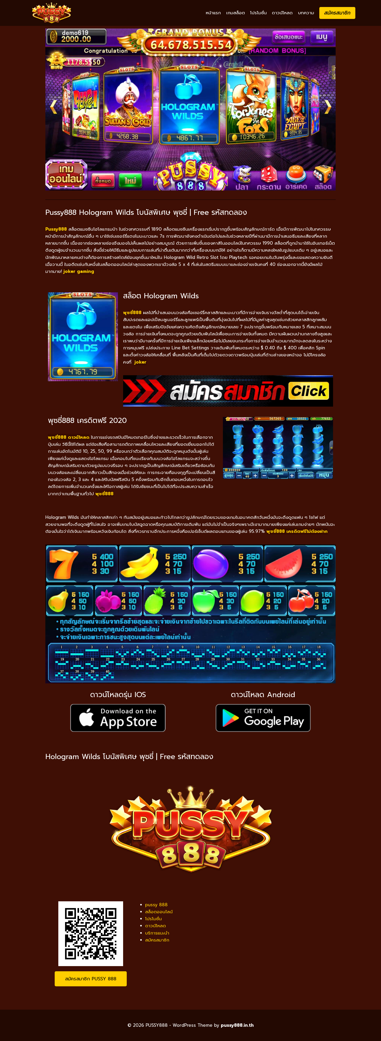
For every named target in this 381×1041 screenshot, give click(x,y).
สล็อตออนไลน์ (159, 911)
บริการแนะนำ (157, 933)
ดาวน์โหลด (282, 12)
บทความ (306, 12)
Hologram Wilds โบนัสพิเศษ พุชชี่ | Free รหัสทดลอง (129, 756)
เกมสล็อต (235, 12)
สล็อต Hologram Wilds (161, 295)
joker (140, 362)
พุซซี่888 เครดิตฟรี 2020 (87, 420)
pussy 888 (156, 904)
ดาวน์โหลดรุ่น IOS (118, 694)
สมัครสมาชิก (337, 13)
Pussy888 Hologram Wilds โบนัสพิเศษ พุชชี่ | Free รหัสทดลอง (146, 212)
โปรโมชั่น (258, 12)
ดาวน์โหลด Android (263, 694)
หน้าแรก (213, 12)
